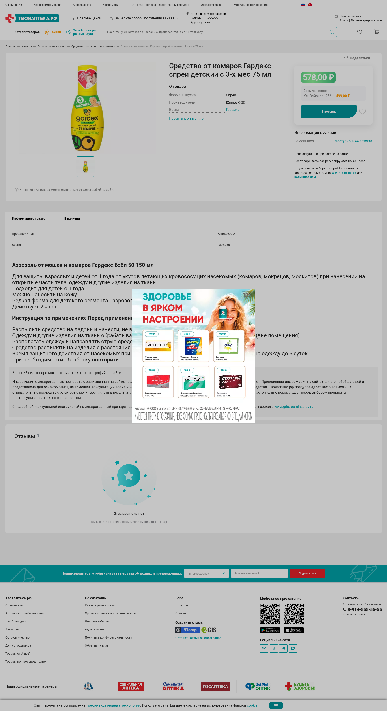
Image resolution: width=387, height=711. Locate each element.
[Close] (250, 293)
